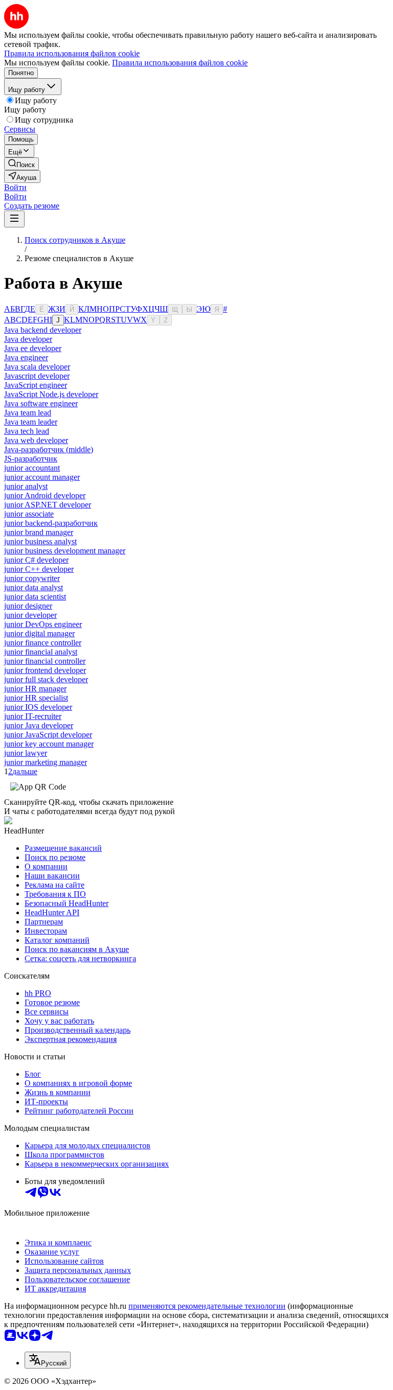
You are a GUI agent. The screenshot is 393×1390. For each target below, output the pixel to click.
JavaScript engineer (35, 385)
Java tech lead (26, 431)
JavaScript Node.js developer (51, 394)
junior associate (29, 513)
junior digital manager (39, 633)
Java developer (28, 339)
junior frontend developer (45, 670)
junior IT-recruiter (32, 716)
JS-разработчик (30, 458)
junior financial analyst (40, 651)
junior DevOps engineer (43, 624)
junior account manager (42, 477)
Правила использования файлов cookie (180, 62)
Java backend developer (42, 330)
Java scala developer (37, 366)
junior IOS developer (38, 707)
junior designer (28, 605)
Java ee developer (32, 348)
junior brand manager (38, 532)
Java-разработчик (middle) (48, 449)
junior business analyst (40, 541)
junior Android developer (44, 495)
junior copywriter (32, 578)
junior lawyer (25, 753)
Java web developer (36, 440)
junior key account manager (49, 743)
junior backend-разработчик (51, 523)
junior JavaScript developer (48, 734)
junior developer (30, 615)
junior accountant (32, 468)
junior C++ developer (39, 569)
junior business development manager (64, 550)
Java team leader (30, 422)
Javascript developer (37, 376)
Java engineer (26, 357)
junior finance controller (42, 642)
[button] (15, 187)
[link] (21, 163)
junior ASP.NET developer (47, 504)
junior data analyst (33, 587)
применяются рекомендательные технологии (207, 1306)
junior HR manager (35, 688)
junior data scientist (35, 596)
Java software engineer (41, 403)
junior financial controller (44, 661)
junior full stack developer (46, 679)
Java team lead (27, 412)
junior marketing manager (45, 762)
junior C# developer (36, 559)
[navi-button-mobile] (14, 219)
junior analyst (26, 486)
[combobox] (48, 1360)
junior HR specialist (36, 697)
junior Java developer (38, 725)
